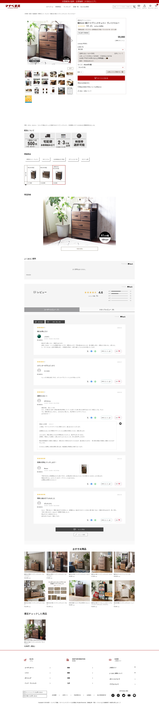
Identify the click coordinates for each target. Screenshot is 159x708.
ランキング (67, 6)
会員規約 (89, 695)
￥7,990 (30, 183)
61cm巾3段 (56, 168)
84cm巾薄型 (43, 167)
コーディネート (29, 667)
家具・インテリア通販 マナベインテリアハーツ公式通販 (61, 702)
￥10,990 (42, 183)
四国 (68, 678)
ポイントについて (115, 679)
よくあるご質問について (115, 673)
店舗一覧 (76, 6)
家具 (30, 13)
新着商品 (58, 6)
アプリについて (114, 684)
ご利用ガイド (112, 667)
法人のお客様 (84, 6)
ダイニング (28, 678)
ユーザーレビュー (52, 309)
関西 (68, 673)
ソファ (27, 673)
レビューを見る (98, 26)
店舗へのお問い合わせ (31, 696)
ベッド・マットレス (30, 683)
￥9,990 (55, 183)
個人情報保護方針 (101, 695)
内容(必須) (28, 274)
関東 (68, 667)
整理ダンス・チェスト (43, 13)
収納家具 (35, 13)
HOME (26, 13)
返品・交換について (85, 91)
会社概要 (54, 695)
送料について (118, 53)
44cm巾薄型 (31, 167)
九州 (68, 683)
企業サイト (65, 695)
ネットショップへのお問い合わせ (34, 692)
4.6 (101, 292)
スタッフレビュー (107, 309)
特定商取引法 (77, 695)
